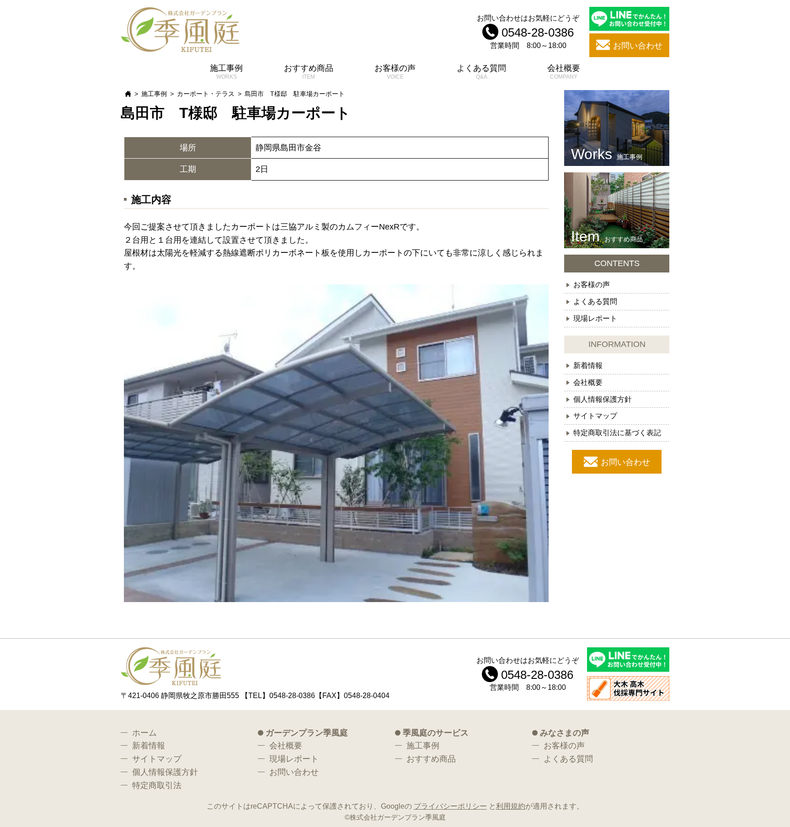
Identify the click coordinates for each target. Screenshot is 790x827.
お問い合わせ (625, 462)
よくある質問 (481, 68)
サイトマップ (595, 416)
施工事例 (226, 68)
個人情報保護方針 (602, 399)
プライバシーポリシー (450, 806)
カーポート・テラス (206, 93)
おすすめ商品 (308, 68)
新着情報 (588, 365)
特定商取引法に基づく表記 (617, 433)
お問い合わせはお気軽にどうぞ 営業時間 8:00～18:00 (528, 31)
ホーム (144, 732)
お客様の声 (395, 68)
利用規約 (510, 806)
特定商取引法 (156, 785)
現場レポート (595, 318)
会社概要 (563, 68)
